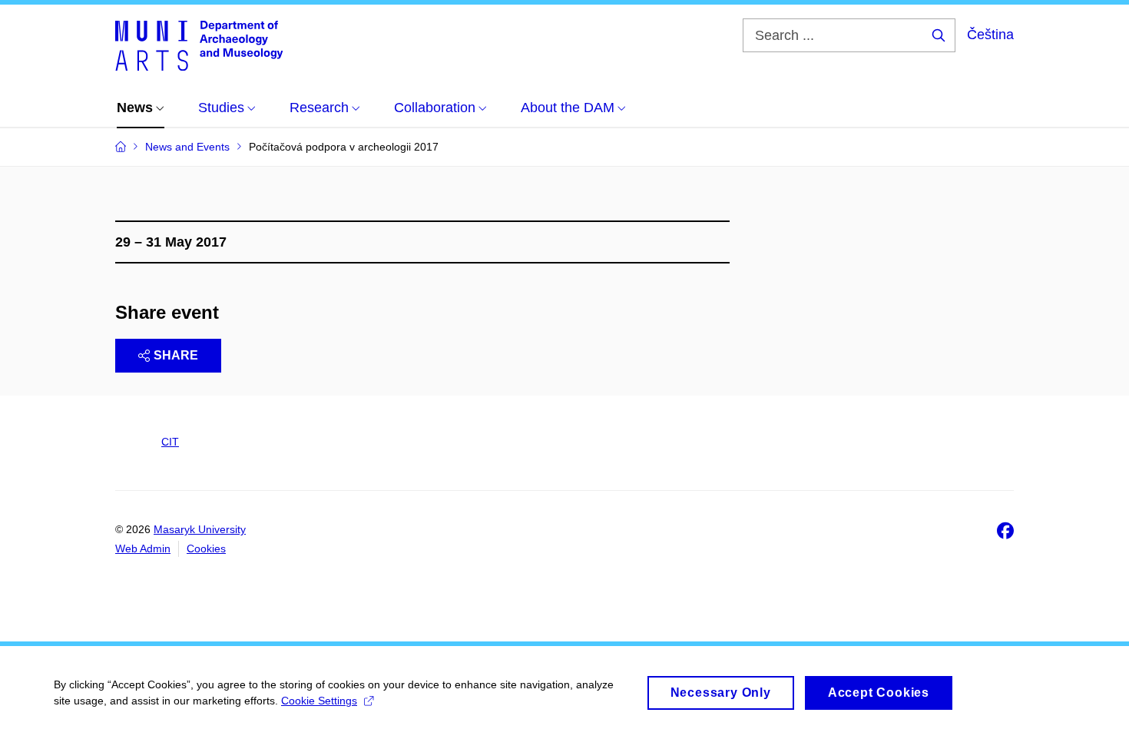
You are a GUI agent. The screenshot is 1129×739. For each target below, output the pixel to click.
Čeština (990, 34)
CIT (170, 442)
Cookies (206, 548)
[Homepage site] (199, 44)
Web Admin (143, 548)
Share (176, 355)
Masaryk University (200, 529)
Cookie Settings (319, 700)
